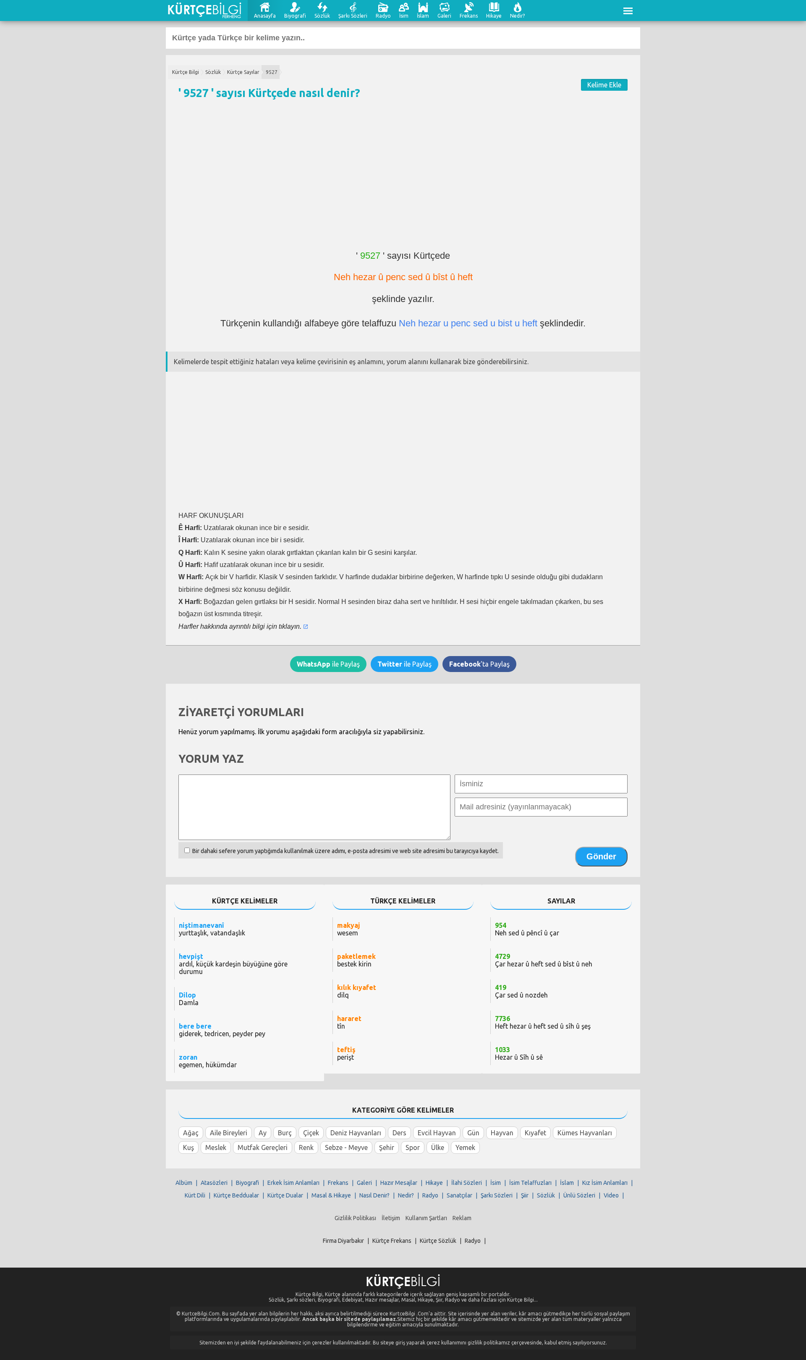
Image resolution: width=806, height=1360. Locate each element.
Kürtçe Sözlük (438, 1240)
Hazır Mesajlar (398, 1182)
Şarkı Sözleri (352, 15)
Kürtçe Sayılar (243, 72)
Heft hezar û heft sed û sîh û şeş (543, 1022)
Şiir (525, 1195)
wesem (348, 929)
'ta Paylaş (479, 664)
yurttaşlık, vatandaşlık (212, 929)
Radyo (383, 15)
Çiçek (311, 1133)
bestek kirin (356, 960)
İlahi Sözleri (466, 1182)
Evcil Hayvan (437, 1133)
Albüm (183, 1182)
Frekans (469, 15)
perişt (346, 1053)
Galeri (444, 15)
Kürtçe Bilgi (185, 72)
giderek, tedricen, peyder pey (222, 1029)
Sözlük (322, 15)
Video (611, 1195)
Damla (189, 998)
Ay (263, 1133)
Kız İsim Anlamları (605, 1182)
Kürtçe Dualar (285, 1195)
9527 (271, 72)
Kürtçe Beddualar (236, 1195)
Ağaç (191, 1133)
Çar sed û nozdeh (521, 991)
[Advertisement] (403, 178)
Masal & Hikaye (331, 1195)
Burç (285, 1133)
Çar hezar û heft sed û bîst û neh (543, 960)
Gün (473, 1133)
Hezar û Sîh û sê (519, 1053)
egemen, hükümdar (208, 1061)
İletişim (391, 1218)
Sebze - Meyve (346, 1147)
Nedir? (517, 15)
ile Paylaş (328, 664)
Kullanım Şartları (426, 1218)
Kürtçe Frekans (391, 1240)
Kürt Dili (195, 1195)
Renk (306, 1147)
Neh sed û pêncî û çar (527, 929)
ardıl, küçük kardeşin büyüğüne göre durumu (233, 964)
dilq (356, 991)
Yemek (465, 1147)
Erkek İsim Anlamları (293, 1182)
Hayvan (502, 1133)
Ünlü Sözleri (579, 1195)
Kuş (188, 1147)
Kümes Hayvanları (584, 1133)
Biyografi (295, 15)
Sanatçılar (459, 1195)
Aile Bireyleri (228, 1133)
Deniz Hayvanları (355, 1133)
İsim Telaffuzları (530, 1182)
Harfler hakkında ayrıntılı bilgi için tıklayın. (239, 626)
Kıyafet (535, 1133)
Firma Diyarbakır (343, 1240)
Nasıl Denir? (374, 1195)
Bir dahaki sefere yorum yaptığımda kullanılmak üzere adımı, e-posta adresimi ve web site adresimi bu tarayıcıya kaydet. (345, 851)
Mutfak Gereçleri (263, 1147)
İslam (423, 15)
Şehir (386, 1147)
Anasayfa (265, 15)
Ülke (437, 1147)
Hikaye (494, 15)
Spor (413, 1147)
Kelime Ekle (604, 85)
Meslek (215, 1147)
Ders (399, 1133)
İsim (403, 15)
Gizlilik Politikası (355, 1218)
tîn (349, 1022)
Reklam (462, 1218)
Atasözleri (214, 1182)
